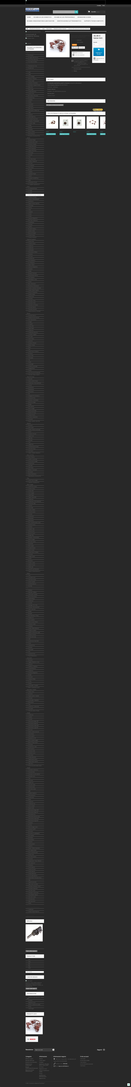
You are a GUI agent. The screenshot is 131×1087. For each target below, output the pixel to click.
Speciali (29, 921)
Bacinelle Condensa (32, 228)
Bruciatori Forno (31, 97)
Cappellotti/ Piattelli (32, 173)
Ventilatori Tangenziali (32, 161)
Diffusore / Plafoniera (32, 78)
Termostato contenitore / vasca (34, 886)
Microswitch (30, 831)
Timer (29, 156)
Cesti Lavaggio (31, 492)
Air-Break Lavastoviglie (32, 366)
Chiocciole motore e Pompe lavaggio (33, 711)
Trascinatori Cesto (31, 577)
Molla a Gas (30, 87)
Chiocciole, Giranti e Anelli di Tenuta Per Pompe (33, 375)
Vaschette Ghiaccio (32, 315)
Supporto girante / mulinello (33, 695)
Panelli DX (30, 841)
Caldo (29, 72)
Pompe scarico (31, 691)
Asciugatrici (30, 323)
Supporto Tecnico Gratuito (93, 21)
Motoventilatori (31, 839)
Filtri (29, 393)
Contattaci (99, 5)
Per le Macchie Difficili (32, 61)
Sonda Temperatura (32, 148)
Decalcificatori (31, 387)
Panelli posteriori (31, 843)
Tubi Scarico (30, 450)
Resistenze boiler (31, 750)
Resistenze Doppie (32, 140)
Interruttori (30, 526)
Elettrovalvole (31, 391)
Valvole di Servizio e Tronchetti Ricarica (33, 312)
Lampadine (30, 268)
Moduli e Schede (31, 345)
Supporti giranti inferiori (32, 759)
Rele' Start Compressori (33, 220)
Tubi (29, 359)
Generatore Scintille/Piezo (33, 178)
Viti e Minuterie (31, 165)
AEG (29, 959)
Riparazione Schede (84, 17)
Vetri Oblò (30, 586)
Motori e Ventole (31, 131)
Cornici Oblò (30, 507)
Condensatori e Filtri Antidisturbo (34, 383)
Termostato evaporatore (33, 888)
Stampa (75, 70)
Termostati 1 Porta (31, 300)
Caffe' (29, 638)
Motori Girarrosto (31, 133)
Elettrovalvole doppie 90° (33, 723)
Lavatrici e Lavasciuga (32, 459)
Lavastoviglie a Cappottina (33, 700)
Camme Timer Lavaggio (33, 480)
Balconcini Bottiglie (32, 233)
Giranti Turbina (31, 338)
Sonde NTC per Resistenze (33, 569)
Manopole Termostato (32, 273)
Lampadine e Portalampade (33, 121)
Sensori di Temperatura (32, 292)
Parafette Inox (31, 617)
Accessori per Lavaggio (32, 461)
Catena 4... (102, 130)
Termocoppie (30, 152)
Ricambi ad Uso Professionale (64, 17)
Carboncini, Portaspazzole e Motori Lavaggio (33, 483)
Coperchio (30, 505)
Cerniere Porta (31, 241)
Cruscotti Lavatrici (31, 512)
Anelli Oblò (30, 465)
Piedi (29, 349)
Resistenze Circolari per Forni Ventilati (33, 136)
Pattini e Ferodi (31, 550)
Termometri (30, 298)
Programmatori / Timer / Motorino (34, 860)
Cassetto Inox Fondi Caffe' (33, 641)
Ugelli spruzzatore (31, 901)
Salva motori (30, 755)
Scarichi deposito (31, 867)
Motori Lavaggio (31, 408)
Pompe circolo (31, 854)
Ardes (29, 961)
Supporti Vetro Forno (32, 150)
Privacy (29, 1006)
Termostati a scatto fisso (33, 769)
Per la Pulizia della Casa (33, 59)
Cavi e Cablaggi (31, 76)
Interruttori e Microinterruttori (33, 607)
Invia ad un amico (77, 68)
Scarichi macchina (31, 869)
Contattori (30, 717)
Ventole (29, 362)
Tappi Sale (30, 438)
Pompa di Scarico (31, 414)
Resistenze (30, 425)
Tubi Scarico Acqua (32, 579)
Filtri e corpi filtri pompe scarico (34, 522)
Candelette (30, 99)
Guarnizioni (30, 114)
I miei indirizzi (83, 1062)
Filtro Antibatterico (31, 260)
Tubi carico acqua (31, 784)
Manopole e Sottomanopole (33, 537)
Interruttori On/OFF (32, 829)
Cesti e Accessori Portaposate (34, 372)
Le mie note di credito (84, 1060)
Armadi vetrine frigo (32, 636)
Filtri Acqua (30, 256)
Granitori (30, 683)
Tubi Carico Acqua (31, 448)
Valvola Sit (30, 664)
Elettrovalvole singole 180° (33, 725)
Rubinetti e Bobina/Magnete (33, 199)
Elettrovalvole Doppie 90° (33, 812)
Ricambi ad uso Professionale (33, 588)
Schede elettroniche (32, 757)
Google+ (82, 47)
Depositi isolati (31, 807)
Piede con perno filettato (33, 621)
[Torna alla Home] (27, 29)
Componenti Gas (31, 645)
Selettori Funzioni (31, 564)
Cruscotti (30, 385)
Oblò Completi (31, 545)
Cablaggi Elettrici (31, 368)
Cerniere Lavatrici (31, 488)
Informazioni (31, 993)
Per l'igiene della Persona (33, 57)
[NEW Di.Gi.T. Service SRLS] (38, 10)
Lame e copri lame (31, 609)
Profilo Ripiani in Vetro (32, 279)
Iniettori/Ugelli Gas (31, 116)
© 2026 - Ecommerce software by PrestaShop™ (35, 1083)
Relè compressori (31, 863)
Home (29, 17)
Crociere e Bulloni (31, 509)
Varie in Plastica (31, 457)
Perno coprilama (31, 619)
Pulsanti (29, 281)
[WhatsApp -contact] (35, 40)
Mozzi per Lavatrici (32, 541)
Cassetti (29, 214)
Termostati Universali (32, 309)
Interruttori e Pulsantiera (33, 82)
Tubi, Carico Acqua (32, 159)
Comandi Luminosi (31, 243)
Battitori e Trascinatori (32, 469)
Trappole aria (30, 782)
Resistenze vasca (31, 753)
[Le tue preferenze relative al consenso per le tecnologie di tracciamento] (128, 1084)
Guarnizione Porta (31, 397)
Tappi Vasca (30, 763)
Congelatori (30, 211)
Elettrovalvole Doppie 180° (33, 810)
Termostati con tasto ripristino (34, 774)
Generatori (30, 647)
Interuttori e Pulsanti (32, 343)
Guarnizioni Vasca (31, 524)
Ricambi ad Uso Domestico (43, 17)
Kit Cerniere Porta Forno (33, 118)
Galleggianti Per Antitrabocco (34, 395)
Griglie (29, 112)
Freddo (29, 209)
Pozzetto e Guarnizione (32, 417)
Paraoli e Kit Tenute (32, 412)
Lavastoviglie (30, 364)
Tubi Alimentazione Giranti (33, 446)
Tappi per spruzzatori (32, 882)
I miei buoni (82, 1065)
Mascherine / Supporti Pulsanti (34, 85)
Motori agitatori (31, 835)
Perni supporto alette (32, 850)
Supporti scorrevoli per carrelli (34, 632)
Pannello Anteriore (31, 547)
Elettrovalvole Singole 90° (33, 820)
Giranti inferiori (31, 733)
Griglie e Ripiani (31, 264)
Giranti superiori (31, 736)
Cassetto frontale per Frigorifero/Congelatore (31, 238)
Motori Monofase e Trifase (33, 615)
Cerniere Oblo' (31, 326)
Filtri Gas (30, 824)
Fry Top (29, 681)
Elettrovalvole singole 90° (33, 727)
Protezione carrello (32, 624)
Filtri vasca (30, 729)
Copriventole (30, 106)
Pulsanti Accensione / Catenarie (34, 194)
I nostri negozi (32, 977)
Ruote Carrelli (31, 427)
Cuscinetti (30, 514)
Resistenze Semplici (32, 144)
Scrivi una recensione (79, 54)
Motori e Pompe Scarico (33, 742)
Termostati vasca (31, 776)
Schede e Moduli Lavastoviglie (34, 429)
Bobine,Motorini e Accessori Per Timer (34, 477)
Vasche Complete (31, 581)
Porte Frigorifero (31, 277)
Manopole (30, 127)
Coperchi (30, 176)
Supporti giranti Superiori (33, 761)
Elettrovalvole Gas (31, 814)
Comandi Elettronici (32, 668)
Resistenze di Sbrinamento (33, 285)
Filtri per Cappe (31, 80)
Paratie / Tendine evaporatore (34, 848)
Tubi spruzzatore (31, 899)
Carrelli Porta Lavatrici (32, 486)
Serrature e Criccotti (32, 433)
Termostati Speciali (32, 307)
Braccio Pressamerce (32, 596)
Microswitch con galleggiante (34, 833)
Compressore (30, 330)
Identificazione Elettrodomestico (69, 21)
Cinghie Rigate (31, 328)
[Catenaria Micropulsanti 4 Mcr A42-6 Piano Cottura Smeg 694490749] (52, 122)
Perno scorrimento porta (33, 852)
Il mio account (84, 1056)
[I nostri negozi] (35, 981)
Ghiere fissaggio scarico (33, 827)
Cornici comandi (31, 805)
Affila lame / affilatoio (32, 592)
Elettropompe (30, 518)
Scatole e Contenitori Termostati (34, 288)
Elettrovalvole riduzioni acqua (34, 816)
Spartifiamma (30, 201)
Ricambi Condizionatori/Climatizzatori (40, 21)
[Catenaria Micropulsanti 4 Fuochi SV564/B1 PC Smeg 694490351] (66, 122)
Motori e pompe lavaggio (33, 740)
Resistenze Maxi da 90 (32, 142)
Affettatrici (30, 590)
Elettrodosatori (31, 389)
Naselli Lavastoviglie (32, 410)
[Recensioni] (35, 43)
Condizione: (74, 42)
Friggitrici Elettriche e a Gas (33, 662)
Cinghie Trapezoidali (32, 497)
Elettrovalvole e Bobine (32, 252)
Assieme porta (31, 797)
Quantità (95, 42)
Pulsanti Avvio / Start (32, 746)
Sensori (29, 431)
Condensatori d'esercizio (33, 332)
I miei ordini (82, 1058)
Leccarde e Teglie (31, 123)
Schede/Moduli (31, 222)
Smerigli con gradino (32, 630)
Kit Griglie (30, 190)
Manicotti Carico (31, 531)
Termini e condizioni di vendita (34, 1004)
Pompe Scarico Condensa (33, 351)
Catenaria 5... (90, 130)
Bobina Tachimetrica (32, 474)
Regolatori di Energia (32, 197)
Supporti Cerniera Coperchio (33, 203)
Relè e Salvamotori (32, 283)
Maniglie (29, 125)
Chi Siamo (30, 1000)
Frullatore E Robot (31, 679)
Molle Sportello (31, 406)
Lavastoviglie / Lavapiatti (33, 685)
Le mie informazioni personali (86, 1064)
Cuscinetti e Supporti (32, 334)
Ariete (29, 967)
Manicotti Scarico (31, 533)
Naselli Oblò (30, 543)
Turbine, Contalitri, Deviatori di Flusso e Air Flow (33, 453)
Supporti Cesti (31, 436)
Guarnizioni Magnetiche (32, 218)
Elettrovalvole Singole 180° (33, 818)
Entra (103, 5)
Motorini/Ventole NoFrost (33, 275)
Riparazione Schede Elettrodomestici (31, 914)
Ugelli (29, 791)
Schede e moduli (31, 562)
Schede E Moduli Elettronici (33, 911)
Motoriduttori (30, 837)
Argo (29, 965)
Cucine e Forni (31, 93)
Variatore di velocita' (32, 634)
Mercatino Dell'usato (31, 63)
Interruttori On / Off (32, 738)
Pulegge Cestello (31, 556)
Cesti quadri (30, 708)
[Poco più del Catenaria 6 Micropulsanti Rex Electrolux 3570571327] (34, 1025)
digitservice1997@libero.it (64, 1066)
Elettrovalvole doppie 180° (33, 721)
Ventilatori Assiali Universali (33, 317)
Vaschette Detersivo (32, 583)
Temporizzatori (31, 296)
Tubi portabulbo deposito (33, 894)
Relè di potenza (31, 748)
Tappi (29, 879)
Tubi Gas (30, 207)
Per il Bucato (30, 55)
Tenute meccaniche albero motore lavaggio (34, 766)
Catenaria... (48, 130)
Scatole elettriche (31, 871)
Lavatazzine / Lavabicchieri (33, 706)
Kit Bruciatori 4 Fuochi (32, 182)
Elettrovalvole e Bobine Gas (33, 110)
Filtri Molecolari (31, 258)
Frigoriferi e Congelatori (32, 666)
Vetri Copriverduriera (32, 319)
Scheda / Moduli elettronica (33, 628)
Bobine (29, 799)
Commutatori (30, 104)
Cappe (29, 74)
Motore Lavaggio (31, 539)
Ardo (29, 963)
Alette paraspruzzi (31, 795)
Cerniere (29, 101)
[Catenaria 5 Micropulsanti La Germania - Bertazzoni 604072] (93, 122)
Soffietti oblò (30, 567)
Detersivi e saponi (30, 53)
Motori (29, 347)
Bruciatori (30, 169)
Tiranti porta (30, 780)
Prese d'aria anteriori (32, 856)
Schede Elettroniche (32, 91)
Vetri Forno (30, 163)
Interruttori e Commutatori (33, 400)
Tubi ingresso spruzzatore (33, 892)
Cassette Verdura (31, 235)
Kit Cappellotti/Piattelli (32, 188)
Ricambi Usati (31, 68)
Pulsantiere (30, 626)
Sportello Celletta (31, 230)
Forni (29, 651)
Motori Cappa (30, 89)
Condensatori (30, 247)
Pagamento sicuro (31, 1002)
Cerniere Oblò (31, 490)
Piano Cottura (31, 167)
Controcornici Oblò (31, 503)
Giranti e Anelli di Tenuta (33, 381)
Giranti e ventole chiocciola (33, 731)
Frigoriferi (30, 226)
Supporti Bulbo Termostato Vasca (34, 877)
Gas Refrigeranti (31, 262)
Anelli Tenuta (30, 467)
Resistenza (30, 353)
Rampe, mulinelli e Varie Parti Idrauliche (33, 422)
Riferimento (74, 40)
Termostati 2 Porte (31, 302)
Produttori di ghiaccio (32, 793)
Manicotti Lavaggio (32, 402)
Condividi (75, 47)
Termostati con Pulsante (33, 304)
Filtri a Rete (30, 336)
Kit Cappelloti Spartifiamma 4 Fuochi (33, 185)
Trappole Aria (30, 444)
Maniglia (29, 404)
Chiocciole (30, 378)
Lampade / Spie (31, 528)
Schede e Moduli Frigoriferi (33, 290)
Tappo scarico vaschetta (33, 884)
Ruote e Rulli (30, 355)
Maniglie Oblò (31, 535)
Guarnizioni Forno (31, 653)
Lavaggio (30, 321)
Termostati (30, 154)
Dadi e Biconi (30, 108)
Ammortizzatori (31, 463)
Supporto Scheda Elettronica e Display (33, 572)
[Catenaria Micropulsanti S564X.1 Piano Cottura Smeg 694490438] (79, 122)
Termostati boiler (31, 772)
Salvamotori (30, 865)
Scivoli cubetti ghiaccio (32, 875)
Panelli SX (30, 846)
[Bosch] (32, 1039)
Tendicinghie (30, 357)
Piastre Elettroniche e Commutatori (32, 656)
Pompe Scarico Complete (33, 552)
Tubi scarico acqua (32, 788)
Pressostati (30, 419)
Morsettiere (30, 129)
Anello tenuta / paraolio (32, 594)
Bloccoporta (30, 471)
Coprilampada (31, 249)
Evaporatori (30, 254)
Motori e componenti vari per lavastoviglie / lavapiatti (33, 688)
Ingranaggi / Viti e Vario (32, 605)
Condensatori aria (31, 803)
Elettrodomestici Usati (32, 66)
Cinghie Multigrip (31, 598)
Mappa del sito (42, 1078)
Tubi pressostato (31, 786)
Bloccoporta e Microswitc (33, 95)
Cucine (29, 643)
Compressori (30, 245)
